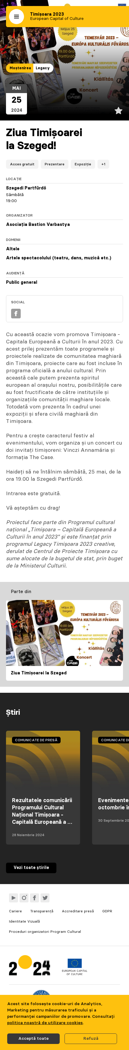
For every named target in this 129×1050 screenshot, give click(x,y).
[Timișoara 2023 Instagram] (24, 897)
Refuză (90, 1038)
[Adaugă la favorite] (118, 110)
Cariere (15, 911)
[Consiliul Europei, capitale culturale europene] (74, 973)
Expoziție (83, 164)
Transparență (41, 911)
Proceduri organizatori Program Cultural (45, 931)
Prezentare (54, 164)
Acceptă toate (33, 1038)
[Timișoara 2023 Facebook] (34, 897)
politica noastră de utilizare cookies (45, 1023)
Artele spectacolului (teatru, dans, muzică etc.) (58, 258)
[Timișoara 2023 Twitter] (45, 897)
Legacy (43, 68)
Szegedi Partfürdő (26, 188)
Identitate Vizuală (24, 921)
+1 (103, 164)
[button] (16, 16)
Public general (21, 282)
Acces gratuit (22, 164)
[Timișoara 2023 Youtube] (13, 897)
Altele (13, 249)
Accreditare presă (78, 911)
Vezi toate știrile (31, 868)
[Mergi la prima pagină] (29, 966)
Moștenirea (20, 68)
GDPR (107, 911)
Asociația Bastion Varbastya (38, 225)
